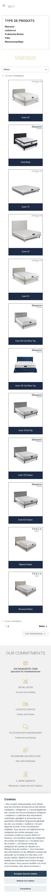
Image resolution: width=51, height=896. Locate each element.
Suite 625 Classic (25, 520)
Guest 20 (25, 251)
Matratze (9, 26)
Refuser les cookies (25, 881)
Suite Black (25, 162)
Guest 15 (25, 207)
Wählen (25, 69)
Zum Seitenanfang (35, 633)
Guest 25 (25, 296)
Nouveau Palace (26, 609)
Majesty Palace (25, 564)
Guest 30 (25, 117)
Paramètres (25, 889)
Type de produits (19, 21)
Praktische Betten (14, 34)
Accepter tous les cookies (25, 874)
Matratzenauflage (14, 42)
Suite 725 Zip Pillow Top (25, 386)
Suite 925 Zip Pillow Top (25, 341)
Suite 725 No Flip (25, 430)
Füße (7, 38)
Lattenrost (10, 30)
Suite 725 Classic (25, 475)
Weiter (43, 626)
